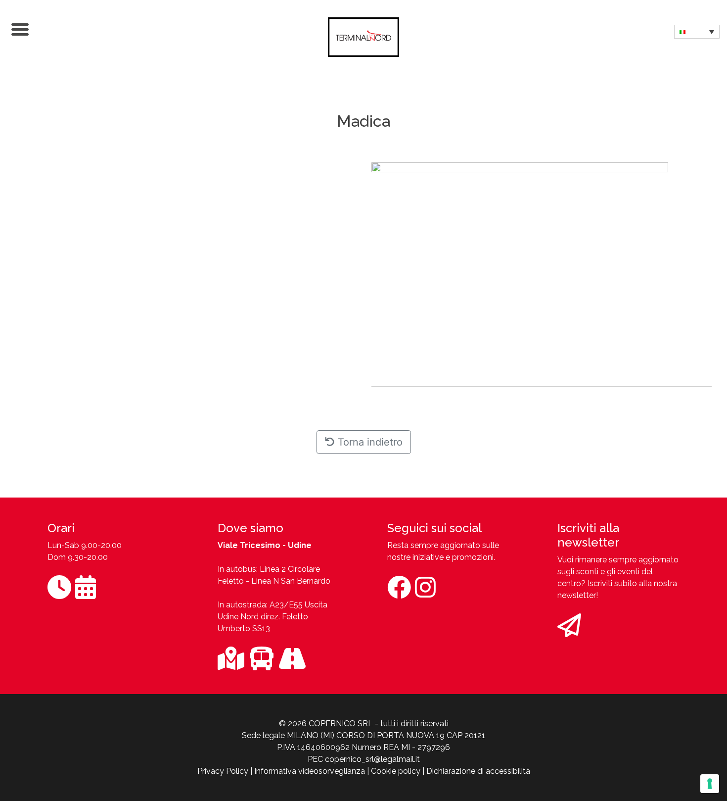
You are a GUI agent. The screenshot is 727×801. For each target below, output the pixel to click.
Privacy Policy (222, 771)
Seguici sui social (434, 528)
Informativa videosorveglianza (309, 771)
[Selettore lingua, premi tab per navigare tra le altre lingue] (697, 32)
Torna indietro (369, 442)
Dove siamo (250, 528)
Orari (61, 528)
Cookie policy (395, 771)
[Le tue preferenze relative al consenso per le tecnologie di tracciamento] (709, 783)
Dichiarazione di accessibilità (478, 771)
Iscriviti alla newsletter (588, 535)
